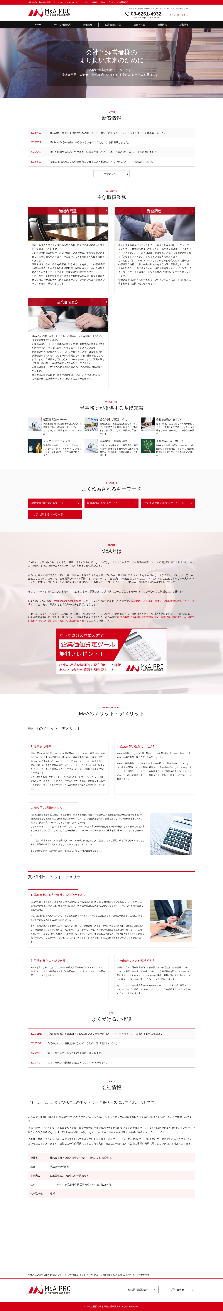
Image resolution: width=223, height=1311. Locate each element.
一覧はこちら (111, 173)
